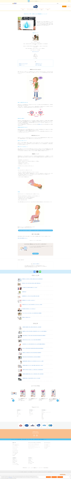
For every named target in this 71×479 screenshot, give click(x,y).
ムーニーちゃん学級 (15, 463)
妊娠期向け (19, 410)
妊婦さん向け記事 (15, 461)
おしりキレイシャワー (15, 451)
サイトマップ (41, 467)
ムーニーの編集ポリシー (34, 467)
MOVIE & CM (25, 467)
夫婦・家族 (30, 411)
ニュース (29, 467)
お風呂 (42, 414)
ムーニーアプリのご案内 (16, 464)
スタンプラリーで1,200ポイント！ (35, 1)
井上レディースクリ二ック (35, 51)
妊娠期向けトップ (15, 459)
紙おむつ (43, 413)
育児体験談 (44, 410)
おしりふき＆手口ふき (15, 450)
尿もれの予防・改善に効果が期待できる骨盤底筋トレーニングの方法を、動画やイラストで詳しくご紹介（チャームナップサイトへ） (35, 230)
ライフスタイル (19, 414)
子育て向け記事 (30, 461)
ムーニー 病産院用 (15, 453)
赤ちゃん (43, 411)
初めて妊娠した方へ (15, 460)
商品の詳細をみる (35, 253)
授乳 (42, 415)
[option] (23, 395)
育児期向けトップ (30, 459)
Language (68, 6)
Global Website (46, 467)
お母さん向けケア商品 (15, 452)
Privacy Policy (10, 477)
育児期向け (31, 410)
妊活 (17, 412)
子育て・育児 (18, 413)
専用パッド (40, 124)
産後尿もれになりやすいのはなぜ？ (23, 63)
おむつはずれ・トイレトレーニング (46, 412)
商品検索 (14, 455)
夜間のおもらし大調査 (31, 462)
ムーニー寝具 (14, 454)
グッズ (18, 415)
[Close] (70, 477)
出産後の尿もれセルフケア (39, 63)
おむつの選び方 (30, 463)
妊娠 (17, 411)
